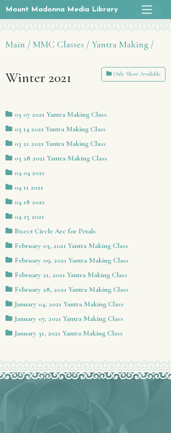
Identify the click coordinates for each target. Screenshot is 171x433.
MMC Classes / (61, 44)
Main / (18, 44)
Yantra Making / (123, 44)
